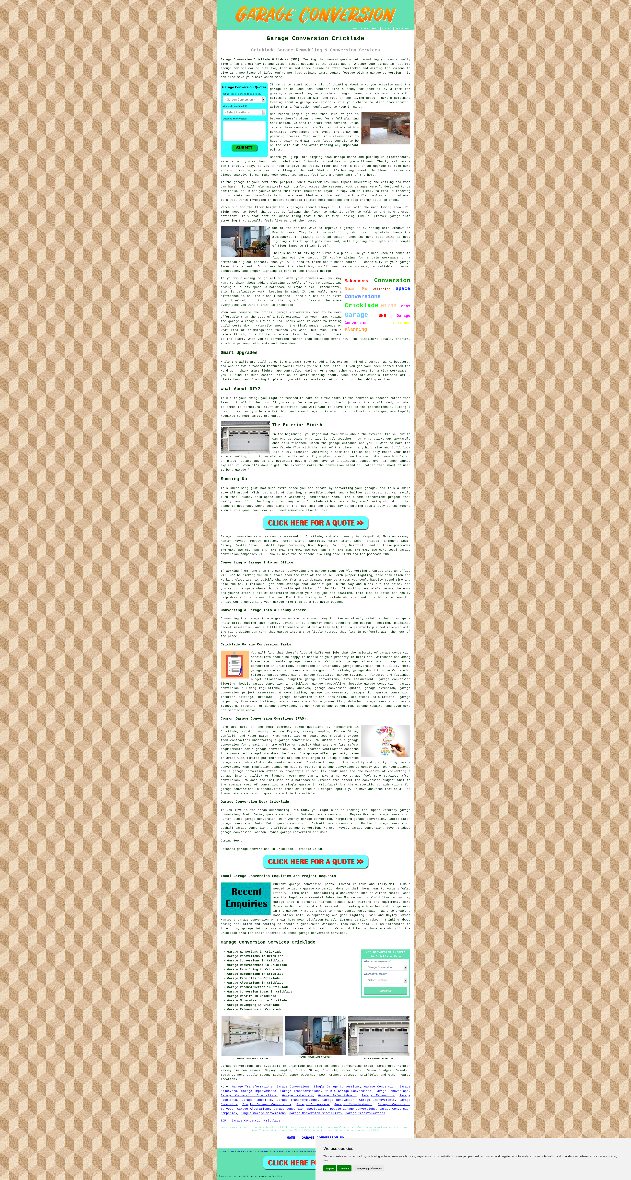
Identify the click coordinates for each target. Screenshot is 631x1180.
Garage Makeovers (297, 1095)
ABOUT (375, 28)
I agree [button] (330, 1168)
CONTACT (387, 28)
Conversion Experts (282, 1151)
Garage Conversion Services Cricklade (268, 942)
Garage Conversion (379, 1086)
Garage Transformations (252, 1086)
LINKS (364, 28)
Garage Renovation (338, 1100)
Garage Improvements (258, 1091)
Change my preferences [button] (368, 1168)
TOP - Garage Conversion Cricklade (250, 1120)
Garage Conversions (293, 1086)
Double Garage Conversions (348, 1091)
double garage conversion (297, 661)
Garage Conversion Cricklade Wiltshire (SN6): (261, 59)
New (232, 1151)
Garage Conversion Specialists (249, 1095)
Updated (264, 1151)
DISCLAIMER (402, 28)
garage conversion (295, 832)
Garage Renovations (392, 1091)
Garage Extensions (378, 1095)
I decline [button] (344, 1168)
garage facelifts (318, 675)
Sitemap (223, 1151)
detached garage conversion (372, 701)
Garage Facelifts (257, 1100)
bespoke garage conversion (372, 683)
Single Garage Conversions (337, 1086)
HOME (354, 28)
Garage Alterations (253, 1108)
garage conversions (283, 675)
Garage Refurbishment (337, 1095)
